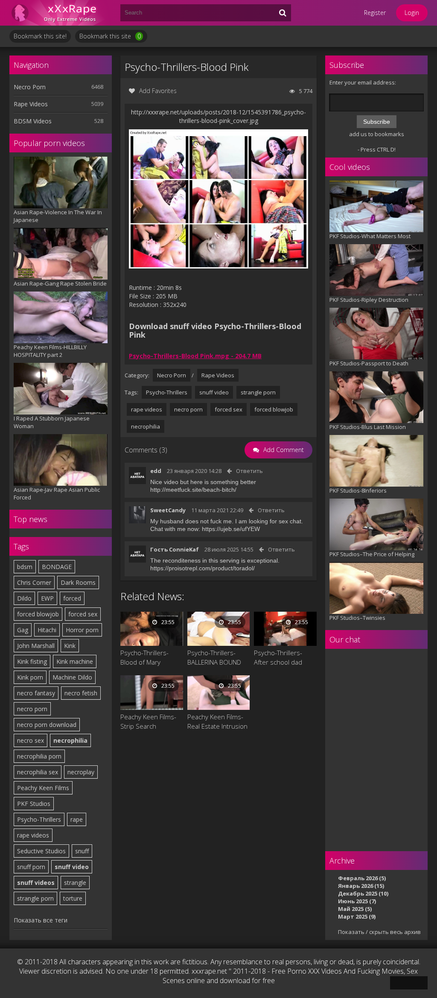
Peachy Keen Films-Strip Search (148, 721)
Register (375, 13)
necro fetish (80, 693)
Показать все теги (40, 920)
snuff (82, 851)
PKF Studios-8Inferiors (358, 490)
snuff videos (36, 882)
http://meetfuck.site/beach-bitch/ (193, 489)
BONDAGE (57, 567)
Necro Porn (30, 87)
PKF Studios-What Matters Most (370, 236)
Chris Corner (34, 582)
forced (72, 598)
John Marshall (36, 646)
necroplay (80, 772)
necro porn (32, 709)
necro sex (30, 740)
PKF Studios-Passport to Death (368, 363)
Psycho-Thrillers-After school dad (278, 657)
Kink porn (30, 677)
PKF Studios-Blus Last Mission (367, 427)
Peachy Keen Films (43, 788)
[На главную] (60, 13)
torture (72, 898)
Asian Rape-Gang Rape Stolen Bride (60, 283)
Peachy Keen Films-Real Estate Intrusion (217, 721)
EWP (47, 598)
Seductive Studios (41, 851)
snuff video (72, 867)
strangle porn (35, 898)
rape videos (33, 835)
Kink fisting (32, 661)
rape (76, 819)
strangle (75, 882)
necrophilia (70, 740)
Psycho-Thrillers (39, 819)
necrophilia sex (37, 772)
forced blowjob (38, 614)
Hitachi (47, 630)
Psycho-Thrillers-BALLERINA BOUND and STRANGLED (214, 657)
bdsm (24, 567)
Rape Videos (31, 104)
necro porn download (46, 725)
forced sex (82, 614)
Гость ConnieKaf (174, 549)
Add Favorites (158, 91)
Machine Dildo (72, 677)
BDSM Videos (33, 121)
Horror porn (82, 630)
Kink (70, 646)
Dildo (24, 598)
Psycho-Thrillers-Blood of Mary (144, 657)
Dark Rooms (78, 582)
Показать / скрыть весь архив (379, 932)
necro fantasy (36, 693)
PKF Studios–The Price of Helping (371, 554)
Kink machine (74, 661)
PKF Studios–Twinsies (357, 618)
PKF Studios (33, 804)
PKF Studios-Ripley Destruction (368, 299)
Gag (22, 630)
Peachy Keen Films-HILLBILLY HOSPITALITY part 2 (50, 351)
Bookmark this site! (40, 36)
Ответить (249, 471)
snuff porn (31, 867)
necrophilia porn (39, 756)
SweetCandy (168, 510)
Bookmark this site (110, 36)
